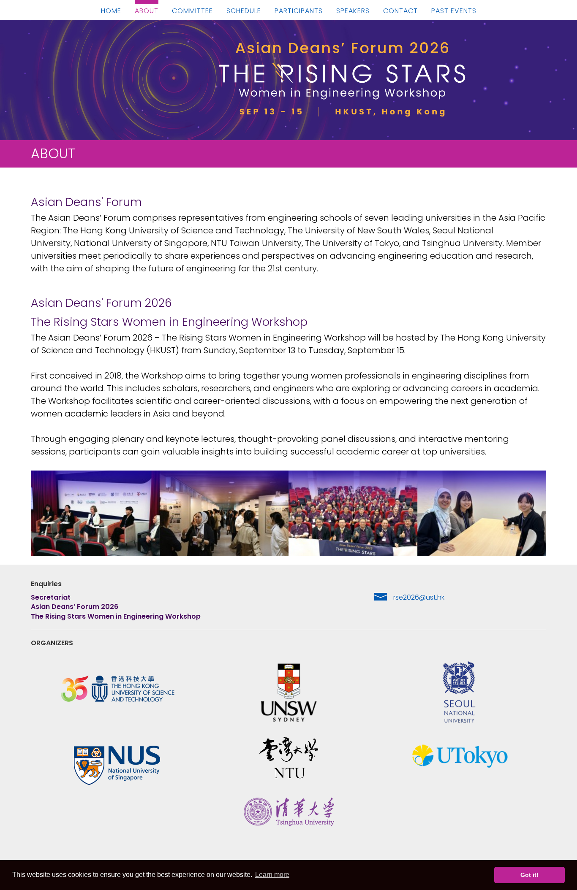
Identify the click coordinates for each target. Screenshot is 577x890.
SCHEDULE (243, 11)
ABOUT (146, 11)
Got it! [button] (529, 874)
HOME (111, 11)
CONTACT (400, 11)
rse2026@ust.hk (418, 597)
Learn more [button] (272, 874)
